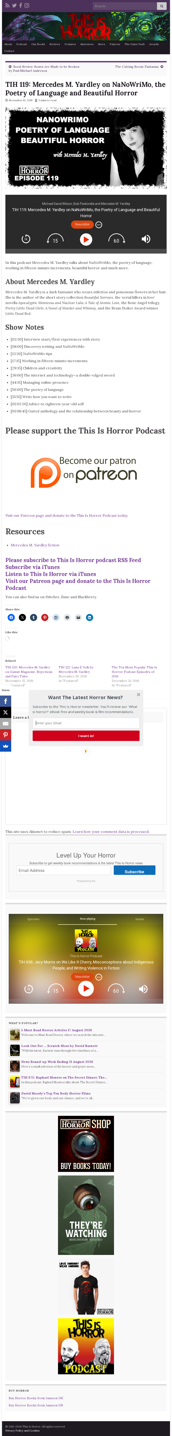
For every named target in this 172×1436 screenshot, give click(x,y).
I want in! (86, 735)
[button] (85, 697)
